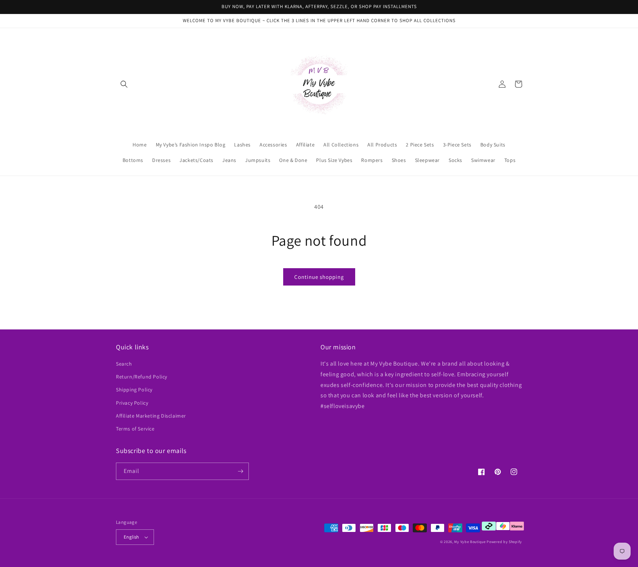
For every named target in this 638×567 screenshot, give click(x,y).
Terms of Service (135, 428)
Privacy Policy (132, 403)
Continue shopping (319, 276)
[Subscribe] (240, 471)
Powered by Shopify (504, 541)
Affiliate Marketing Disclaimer (151, 415)
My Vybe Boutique (470, 541)
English (131, 537)
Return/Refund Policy (141, 376)
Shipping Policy (134, 389)
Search (124, 363)
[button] (124, 84)
